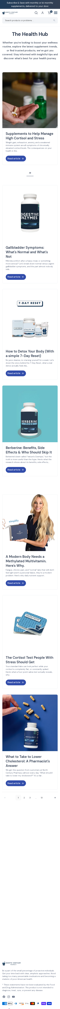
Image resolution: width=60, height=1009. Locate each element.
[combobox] (30, 20)
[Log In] (42, 12)
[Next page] (55, 797)
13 (42, 797)
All (30, 173)
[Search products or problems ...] (54, 20)
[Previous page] (5, 797)
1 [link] (18, 797)
